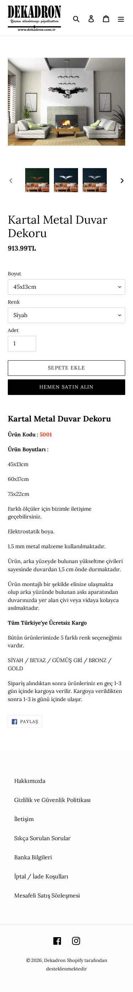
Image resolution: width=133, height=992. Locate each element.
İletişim (24, 818)
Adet (13, 330)
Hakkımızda (29, 780)
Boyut (14, 273)
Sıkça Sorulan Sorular (42, 838)
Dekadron (55, 960)
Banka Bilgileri (33, 857)
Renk (14, 302)
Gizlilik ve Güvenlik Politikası (52, 799)
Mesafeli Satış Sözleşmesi (47, 895)
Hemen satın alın (66, 387)
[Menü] (120, 18)
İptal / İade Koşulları (41, 876)
